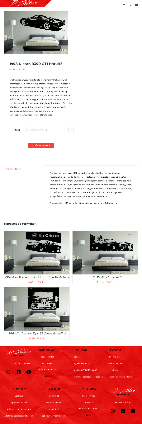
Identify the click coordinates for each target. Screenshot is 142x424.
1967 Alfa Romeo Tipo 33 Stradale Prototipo (37, 277)
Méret (17, 130)
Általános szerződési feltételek (88, 377)
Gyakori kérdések (82, 363)
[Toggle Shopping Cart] (124, 4)
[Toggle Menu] (136, 5)
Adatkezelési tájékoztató (85, 370)
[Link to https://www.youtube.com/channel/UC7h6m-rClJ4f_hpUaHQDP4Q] (29, 372)
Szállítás (78, 357)
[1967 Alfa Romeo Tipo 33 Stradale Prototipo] (36, 232)
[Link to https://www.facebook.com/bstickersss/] (18, 372)
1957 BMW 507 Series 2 (105, 277)
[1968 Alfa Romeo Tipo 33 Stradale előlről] (36, 289)
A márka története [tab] (12, 169)
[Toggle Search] (130, 4)
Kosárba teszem (41, 145)
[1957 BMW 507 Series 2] (105, 232)
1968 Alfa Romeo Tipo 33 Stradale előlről (36, 333)
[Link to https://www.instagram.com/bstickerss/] (8, 372)
